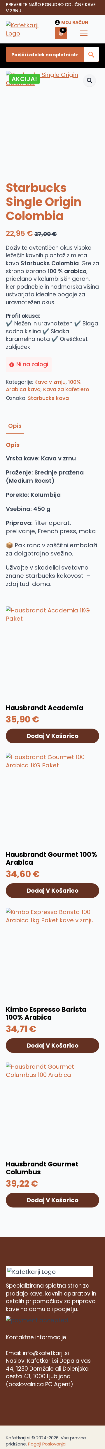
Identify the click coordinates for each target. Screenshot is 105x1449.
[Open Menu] (84, 33)
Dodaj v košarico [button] (52, 736)
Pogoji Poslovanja (47, 1444)
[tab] (15, 426)
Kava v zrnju (50, 382)
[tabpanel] (52, 514)
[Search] (91, 54)
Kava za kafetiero (66, 389)
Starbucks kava (48, 398)
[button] (89, 80)
